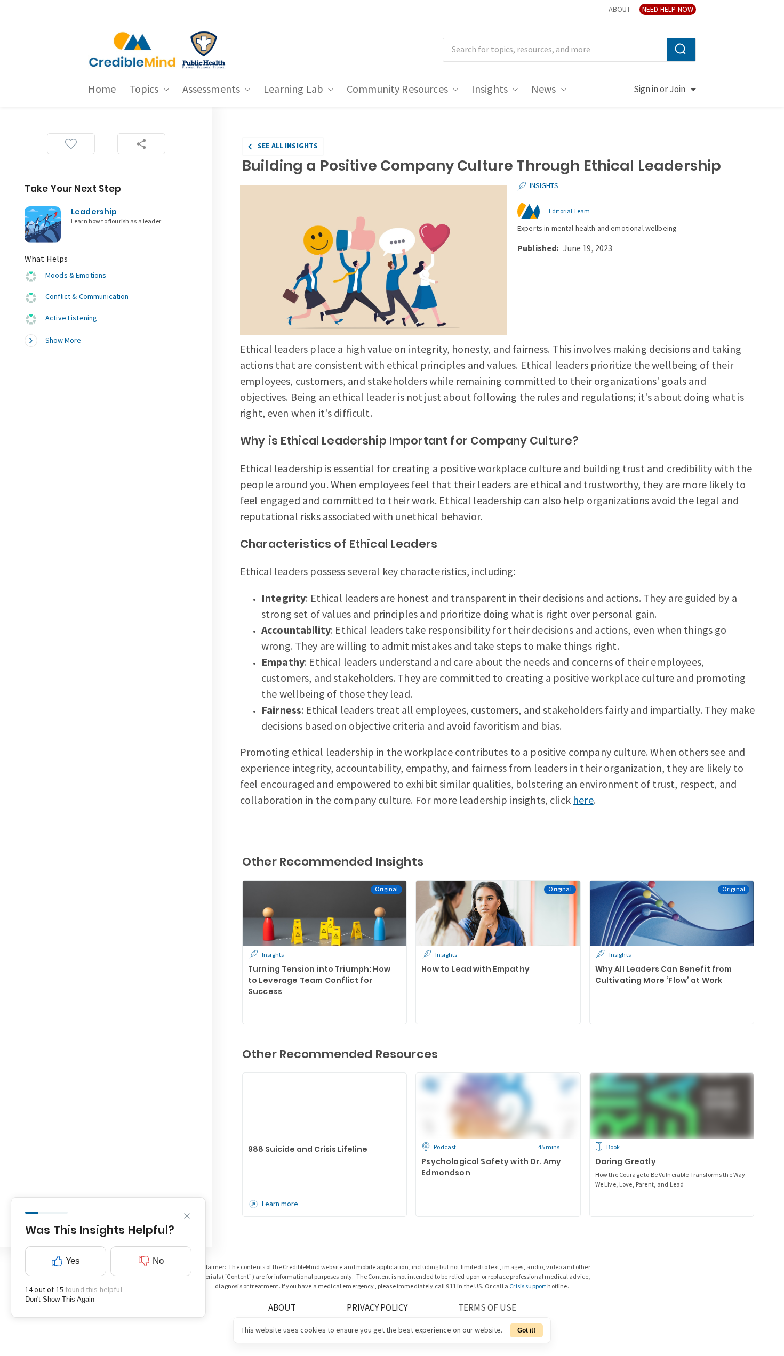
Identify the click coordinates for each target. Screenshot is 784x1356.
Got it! (526, 1330)
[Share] (141, 144)
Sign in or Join (659, 89)
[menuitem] (102, 90)
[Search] (681, 49)
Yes (73, 1261)
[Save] (71, 143)
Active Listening (71, 317)
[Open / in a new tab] (204, 50)
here (583, 800)
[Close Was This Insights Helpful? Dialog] (187, 1216)
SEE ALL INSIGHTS (288, 145)
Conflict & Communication (87, 296)
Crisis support (527, 1286)
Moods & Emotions (75, 275)
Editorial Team (569, 211)
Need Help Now (667, 9)
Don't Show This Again (59, 1299)
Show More (63, 340)
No (158, 1261)
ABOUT (619, 9)
